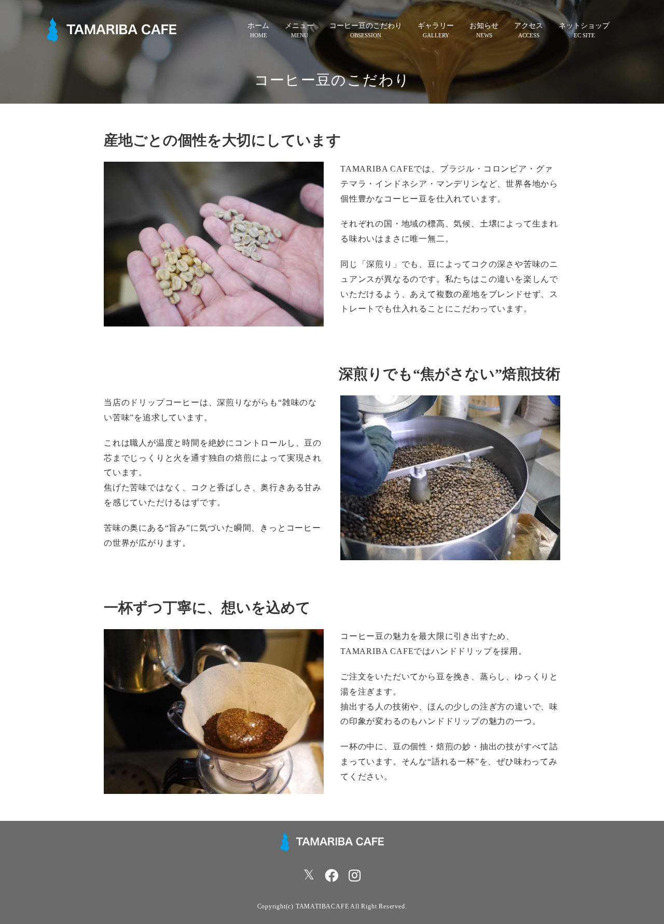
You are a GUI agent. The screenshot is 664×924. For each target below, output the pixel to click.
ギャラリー (436, 26)
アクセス (528, 26)
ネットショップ (584, 26)
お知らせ (484, 26)
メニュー (299, 26)
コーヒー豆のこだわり (365, 26)
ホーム (258, 26)
